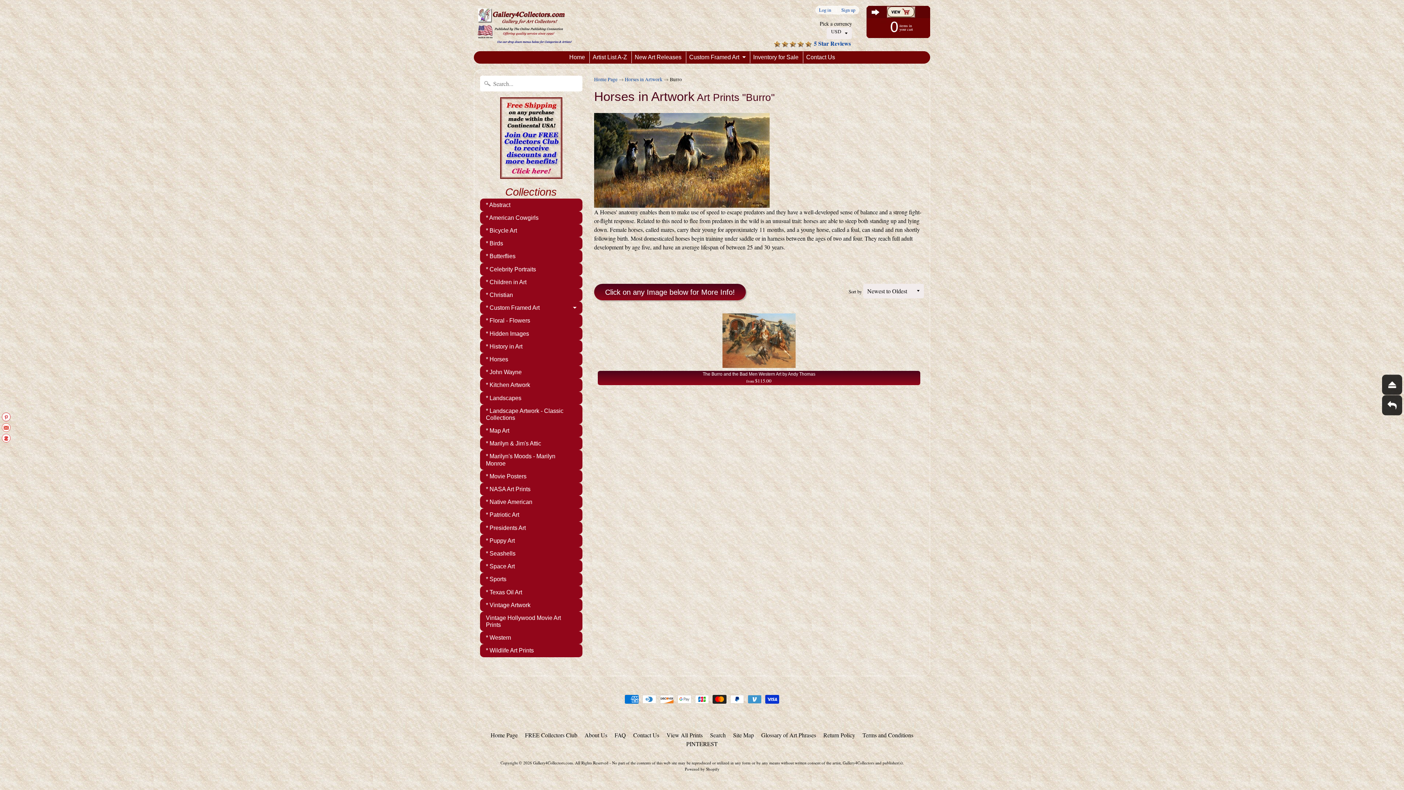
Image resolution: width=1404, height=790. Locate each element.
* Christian (499, 295)
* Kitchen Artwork (508, 385)
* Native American (509, 502)
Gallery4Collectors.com (553, 762)
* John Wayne (504, 372)
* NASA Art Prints (508, 489)
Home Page (606, 79)
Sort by (855, 291)
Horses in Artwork (644, 79)
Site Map (743, 735)
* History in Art (504, 346)
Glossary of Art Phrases (788, 735)
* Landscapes (503, 398)
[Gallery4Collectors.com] (524, 25)
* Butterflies (501, 256)
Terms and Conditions (888, 735)
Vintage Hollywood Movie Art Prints (523, 621)
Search (718, 735)
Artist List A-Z (610, 57)
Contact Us (820, 57)
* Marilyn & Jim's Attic (513, 443)
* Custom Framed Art (513, 308)
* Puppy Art (500, 541)
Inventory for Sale (776, 57)
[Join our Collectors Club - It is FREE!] (531, 174)
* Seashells (501, 553)
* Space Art (500, 566)
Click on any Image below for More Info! (670, 292)
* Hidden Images (507, 334)
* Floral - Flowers (508, 320)
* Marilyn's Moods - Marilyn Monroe (520, 459)
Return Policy (839, 735)
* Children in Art (506, 282)
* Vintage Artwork (508, 605)
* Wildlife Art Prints (510, 650)
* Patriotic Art (502, 515)
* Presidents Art (506, 528)
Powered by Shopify (702, 769)
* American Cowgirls (512, 218)
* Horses (497, 359)
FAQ (620, 735)
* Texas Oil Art (504, 592)
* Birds (494, 243)
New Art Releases (658, 57)
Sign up (848, 10)
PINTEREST (702, 744)
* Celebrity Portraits (511, 269)
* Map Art (497, 431)
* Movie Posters (506, 476)
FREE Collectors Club (551, 735)
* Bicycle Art (501, 230)
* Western (498, 638)
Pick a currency (836, 23)
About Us (596, 735)
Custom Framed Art (714, 57)
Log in (825, 10)
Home (577, 57)
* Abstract (498, 205)
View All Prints (685, 735)
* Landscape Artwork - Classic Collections (524, 414)
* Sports (496, 579)
